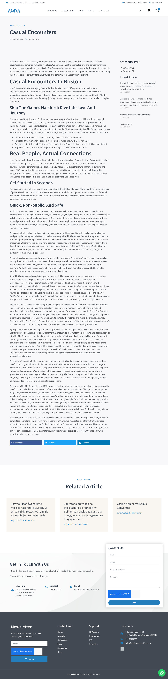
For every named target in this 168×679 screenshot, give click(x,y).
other (74, 264)
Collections (67, 11)
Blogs (91, 11)
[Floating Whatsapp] (162, 673)
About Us (52, 11)
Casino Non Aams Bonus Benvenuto (135, 114)
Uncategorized (17, 25)
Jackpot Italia (126, 124)
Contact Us (104, 11)
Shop (81, 11)
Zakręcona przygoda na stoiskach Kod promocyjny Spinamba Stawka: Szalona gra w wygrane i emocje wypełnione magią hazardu (139, 102)
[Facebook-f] (122, 649)
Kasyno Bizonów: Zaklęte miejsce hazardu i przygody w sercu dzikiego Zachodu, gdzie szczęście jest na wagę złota (138, 86)
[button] (140, 11)
